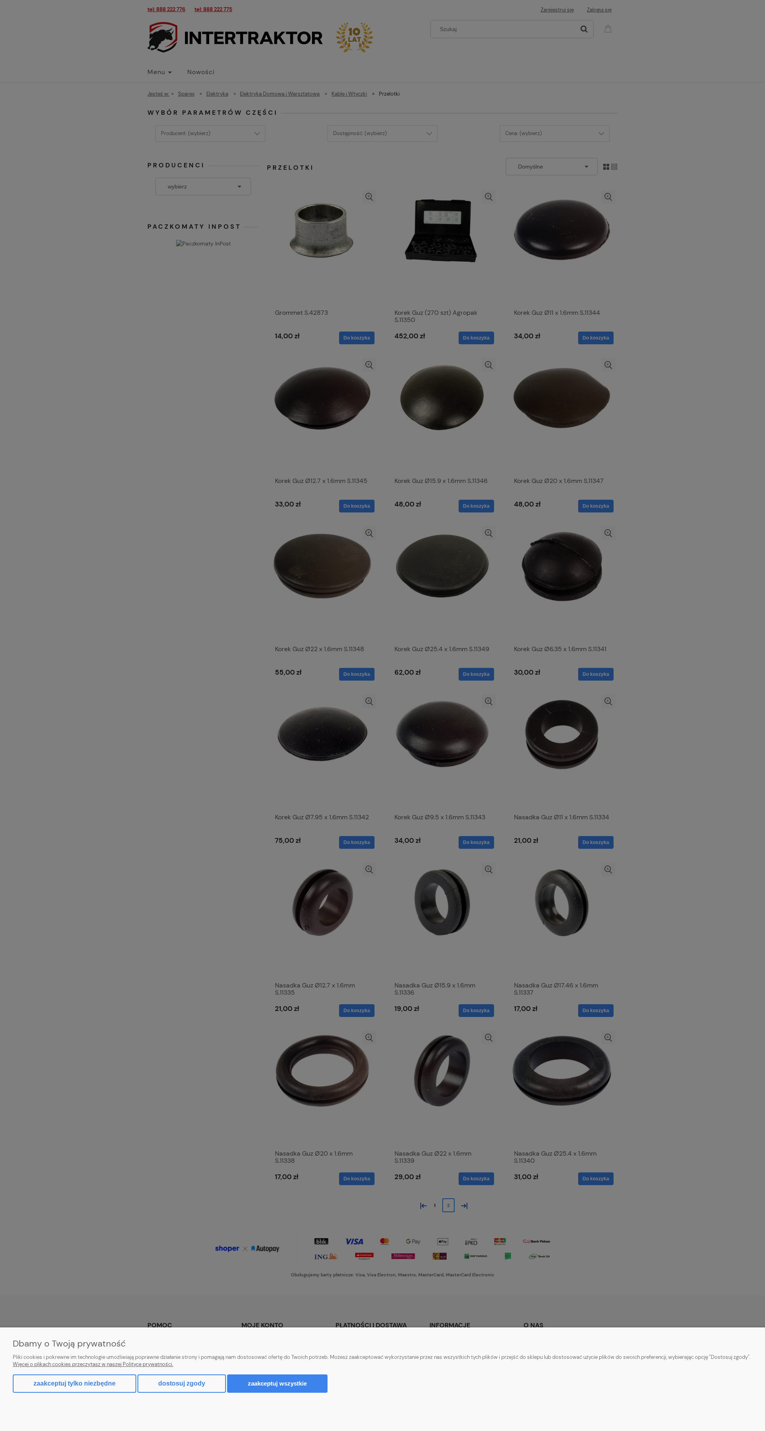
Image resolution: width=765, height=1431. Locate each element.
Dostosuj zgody (181, 1383)
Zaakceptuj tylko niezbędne (74, 1383)
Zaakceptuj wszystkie (277, 1383)
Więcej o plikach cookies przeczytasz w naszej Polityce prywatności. (93, 1364)
